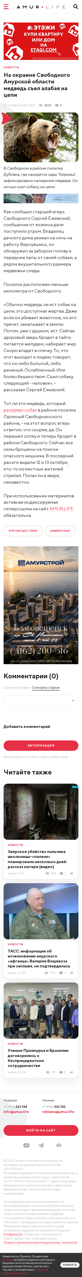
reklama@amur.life (58, 1112)
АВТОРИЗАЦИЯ (41, 745)
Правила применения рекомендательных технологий (40, 1242)
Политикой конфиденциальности (25, 1271)
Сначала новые (17, 687)
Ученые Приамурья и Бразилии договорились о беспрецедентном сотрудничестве (38, 1058)
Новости (11, 67)
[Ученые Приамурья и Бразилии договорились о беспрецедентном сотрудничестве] (72, 1072)
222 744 (15, 1106)
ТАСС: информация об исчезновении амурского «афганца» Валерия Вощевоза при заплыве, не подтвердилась (39, 958)
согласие (7, 1259)
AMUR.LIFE (61, 508)
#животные (60, 530)
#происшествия (23, 530)
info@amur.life (16, 1112)
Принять (70, 1264)
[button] (59, 1145)
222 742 (53, 1106)
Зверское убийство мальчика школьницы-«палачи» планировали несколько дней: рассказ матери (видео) (37, 859)
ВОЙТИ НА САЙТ (41, 1130)
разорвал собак (20, 410)
